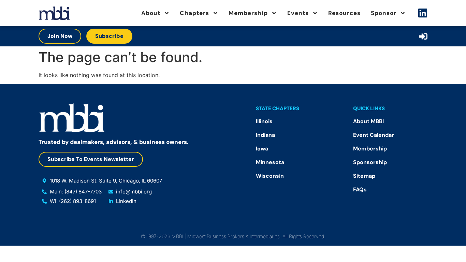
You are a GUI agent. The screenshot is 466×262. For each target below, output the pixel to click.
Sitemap (364, 175)
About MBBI (368, 121)
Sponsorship (370, 162)
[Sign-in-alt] (423, 36)
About (150, 13)
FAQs (360, 189)
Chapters (194, 13)
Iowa (262, 148)
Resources (344, 13)
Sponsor (383, 13)
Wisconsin (270, 175)
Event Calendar (373, 135)
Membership (248, 13)
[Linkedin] (423, 13)
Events (298, 13)
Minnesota (270, 162)
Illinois (264, 121)
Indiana (265, 135)
